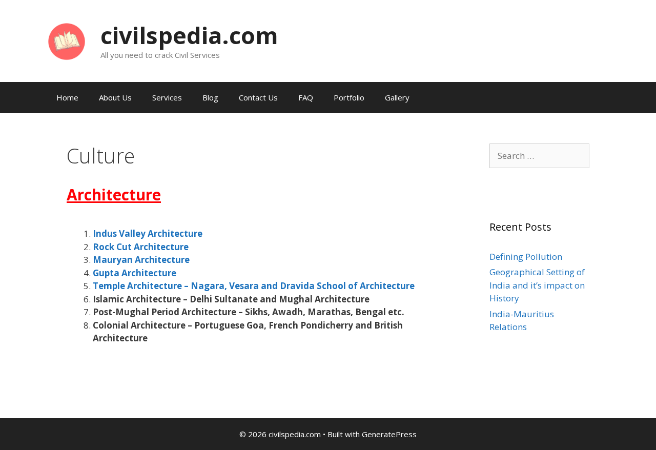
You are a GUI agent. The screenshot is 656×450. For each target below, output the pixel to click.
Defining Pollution (525, 256)
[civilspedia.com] (66, 40)
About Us (115, 97)
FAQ (305, 97)
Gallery (397, 97)
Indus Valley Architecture (147, 233)
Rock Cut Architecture (141, 247)
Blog (210, 97)
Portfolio (349, 97)
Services (167, 97)
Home (67, 97)
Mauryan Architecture (141, 259)
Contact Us (258, 97)
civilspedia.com (189, 35)
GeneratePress (389, 434)
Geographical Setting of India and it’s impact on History (537, 285)
